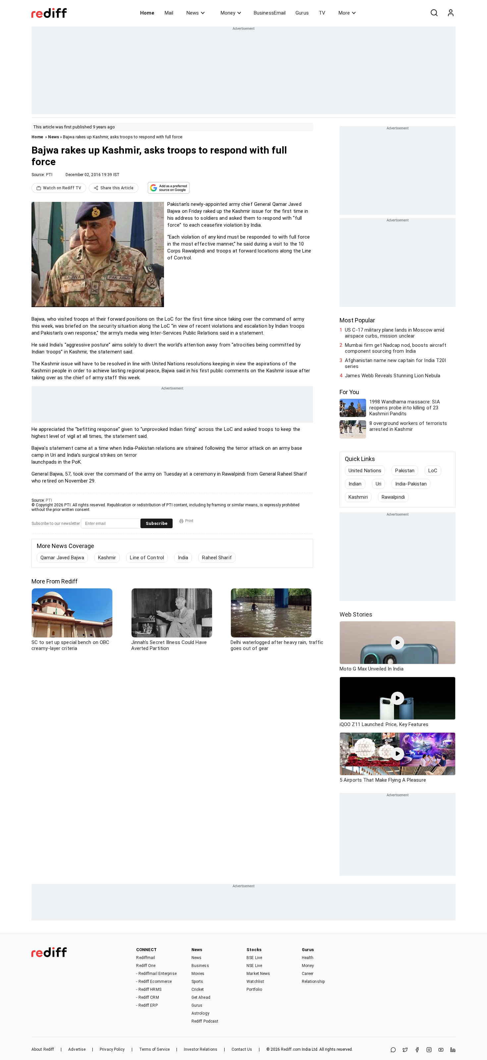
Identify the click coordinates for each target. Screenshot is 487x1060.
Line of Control (147, 558)
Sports (197, 981)
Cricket (197, 989)
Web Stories (356, 614)
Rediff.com (291, 1049)
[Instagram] (429, 1050)
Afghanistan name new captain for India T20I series (395, 363)
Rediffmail (145, 957)
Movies (198, 973)
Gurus (302, 13)
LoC (432, 471)
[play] (397, 642)
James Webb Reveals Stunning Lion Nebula (392, 376)
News (193, 13)
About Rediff (42, 1049)
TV (322, 13)
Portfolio (254, 989)
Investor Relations (200, 1049)
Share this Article (117, 188)
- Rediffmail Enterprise (156, 973)
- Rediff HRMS (148, 989)
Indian (355, 484)
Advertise (76, 1049)
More (344, 13)
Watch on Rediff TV (62, 188)
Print (189, 521)
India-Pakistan (411, 484)
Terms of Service (154, 1049)
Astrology (200, 1013)
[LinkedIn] (453, 1050)
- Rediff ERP (146, 1005)
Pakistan (404, 471)
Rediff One (145, 965)
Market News (258, 973)
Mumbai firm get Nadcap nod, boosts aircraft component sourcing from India (395, 348)
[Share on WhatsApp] (393, 1050)
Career (308, 973)
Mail (169, 13)
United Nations (365, 471)
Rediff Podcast (204, 1021)
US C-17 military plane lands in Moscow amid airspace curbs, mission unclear (394, 333)
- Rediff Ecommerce (154, 981)
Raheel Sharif (217, 558)
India (183, 558)
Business (200, 965)
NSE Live (254, 965)
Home (147, 13)
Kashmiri (358, 497)
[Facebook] (417, 1050)
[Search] (434, 13)
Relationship (313, 981)
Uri (378, 484)
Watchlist (255, 981)
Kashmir (107, 558)
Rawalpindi (393, 497)
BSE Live (254, 957)
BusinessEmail (270, 13)
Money (228, 13)
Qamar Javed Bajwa (62, 558)
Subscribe (156, 523)
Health (308, 957)
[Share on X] (405, 1050)
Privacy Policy (112, 1049)
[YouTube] (441, 1050)
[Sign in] (451, 13)
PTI (49, 174)
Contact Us (242, 1049)
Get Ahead (200, 997)
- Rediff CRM (147, 997)
